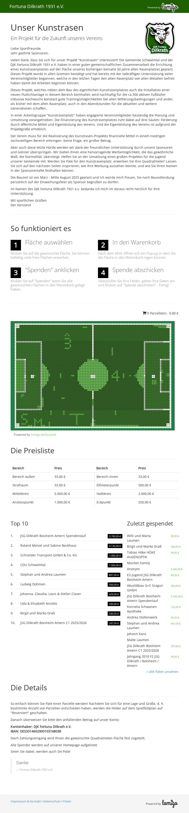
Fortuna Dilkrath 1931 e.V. (36, 6)
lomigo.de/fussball (43, 435)
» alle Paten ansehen (162, 671)
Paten (67, 801)
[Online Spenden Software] (170, 803)
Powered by (154, 7)
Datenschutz (52, 801)
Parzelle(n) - (162, 313)
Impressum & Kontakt (26, 801)
